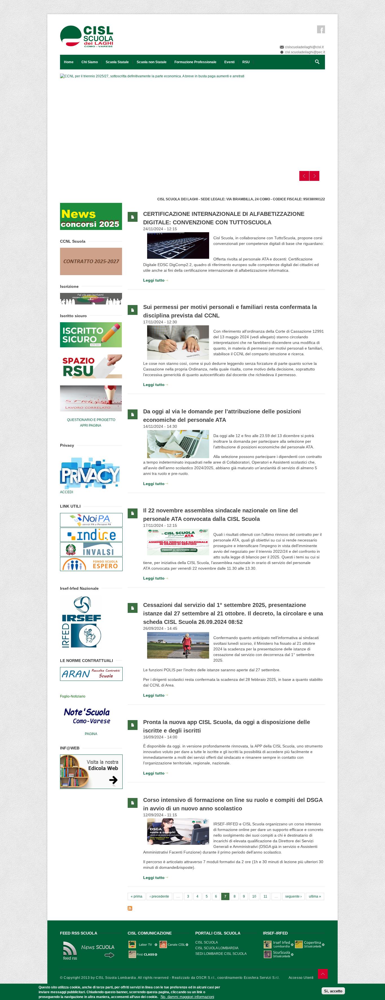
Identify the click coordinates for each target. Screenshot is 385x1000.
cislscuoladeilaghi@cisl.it (304, 47)
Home (69, 62)
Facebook (321, 29)
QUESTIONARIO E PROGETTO (91, 420)
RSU (246, 62)
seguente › (293, 896)
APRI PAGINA (90, 425)
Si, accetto (333, 991)
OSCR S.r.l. (205, 978)
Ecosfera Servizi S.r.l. (262, 978)
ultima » (315, 896)
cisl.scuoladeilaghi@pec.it (305, 52)
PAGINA (91, 734)
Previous (304, 176)
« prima (136, 896)
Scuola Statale (117, 62)
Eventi (229, 62)
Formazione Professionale (195, 62)
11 (265, 896)
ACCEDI (66, 492)
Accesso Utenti (301, 978)
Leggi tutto (154, 280)
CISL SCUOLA (206, 942)
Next (314, 176)
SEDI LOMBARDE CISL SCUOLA (221, 954)
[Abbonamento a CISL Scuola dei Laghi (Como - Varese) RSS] (226, 908)
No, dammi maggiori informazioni (187, 996)
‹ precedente (159, 896)
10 (254, 896)
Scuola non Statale (152, 62)
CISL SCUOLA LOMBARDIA (216, 948)
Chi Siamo (89, 62)
